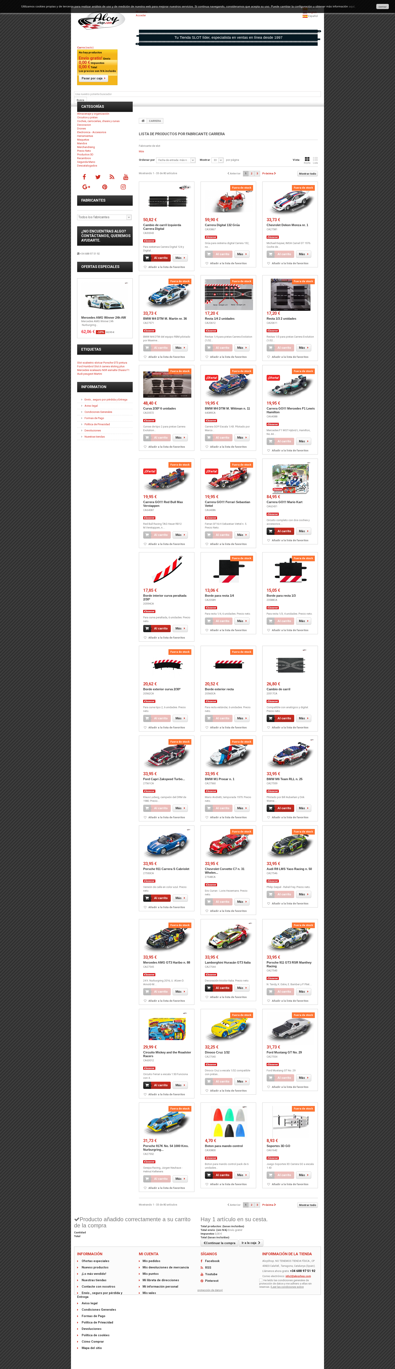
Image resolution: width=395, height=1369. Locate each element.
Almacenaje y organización (93, 113)
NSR (105, 370)
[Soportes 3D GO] (291, 1122)
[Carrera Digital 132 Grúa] (229, 201)
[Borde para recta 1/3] (291, 572)
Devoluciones (92, 430)
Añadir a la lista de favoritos (166, 267)
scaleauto (96, 370)
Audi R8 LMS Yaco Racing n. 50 (289, 869)
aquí (351, 6)
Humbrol (88, 366)
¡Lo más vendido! (93, 1274)
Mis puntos (151, 1274)
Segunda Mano (86, 161)
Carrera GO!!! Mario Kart (284, 502)
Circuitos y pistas (87, 117)
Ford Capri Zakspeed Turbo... (164, 779)
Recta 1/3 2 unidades (281, 318)
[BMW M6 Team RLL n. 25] (291, 755)
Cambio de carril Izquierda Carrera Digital (162, 226)
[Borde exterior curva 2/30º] (167, 665)
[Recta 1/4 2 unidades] (229, 295)
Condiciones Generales (98, 411)
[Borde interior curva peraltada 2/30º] (167, 572)
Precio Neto (84, 150)
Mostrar (205, 159)
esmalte (113, 370)
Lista (315, 163)
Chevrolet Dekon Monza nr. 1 (287, 225)
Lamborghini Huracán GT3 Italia (228, 962)
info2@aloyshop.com (298, 1276)
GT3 (116, 362)
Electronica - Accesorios (91, 132)
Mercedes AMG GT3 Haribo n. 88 (166, 962)
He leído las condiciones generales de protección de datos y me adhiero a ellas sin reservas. (285, 1283)
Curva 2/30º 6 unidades (159, 408)
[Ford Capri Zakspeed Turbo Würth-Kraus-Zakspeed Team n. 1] (167, 755)
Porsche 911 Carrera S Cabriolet (166, 869)
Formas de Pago (94, 418)
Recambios (84, 158)
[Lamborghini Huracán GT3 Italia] (229, 939)
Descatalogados (87, 165)
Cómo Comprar (92, 1341)
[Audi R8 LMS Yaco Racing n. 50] (291, 845)
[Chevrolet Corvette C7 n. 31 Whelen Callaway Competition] (229, 845)
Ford (80, 366)
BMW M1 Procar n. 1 (219, 779)
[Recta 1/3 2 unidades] (291, 295)
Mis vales (149, 1293)
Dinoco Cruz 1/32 (217, 1052)
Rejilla (307, 163)
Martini (98, 373)
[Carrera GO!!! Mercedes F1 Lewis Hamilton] (291, 385)
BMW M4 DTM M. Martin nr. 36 (165, 318)
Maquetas (83, 139)
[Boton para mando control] (229, 1122)
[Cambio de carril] (291, 665)
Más (141, 151)
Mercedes (83, 370)
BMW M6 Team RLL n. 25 (284, 779)
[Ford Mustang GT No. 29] (291, 1028)
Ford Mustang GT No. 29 (284, 1052)
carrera (106, 366)
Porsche (108, 362)
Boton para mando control (224, 1146)
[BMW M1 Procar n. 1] (229, 755)
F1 (128, 370)
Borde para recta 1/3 (281, 595)
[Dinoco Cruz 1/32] (229, 1028)
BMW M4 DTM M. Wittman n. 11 (227, 408)
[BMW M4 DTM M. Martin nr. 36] (167, 295)
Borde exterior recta (219, 689)
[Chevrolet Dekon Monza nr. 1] (291, 201)
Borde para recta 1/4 (219, 595)
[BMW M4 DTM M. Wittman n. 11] (229, 385)
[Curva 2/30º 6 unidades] (167, 385)
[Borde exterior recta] (229, 665)
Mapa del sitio (91, 1348)
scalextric (88, 362)
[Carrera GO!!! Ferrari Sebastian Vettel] (229, 478)
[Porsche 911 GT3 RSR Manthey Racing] (291, 939)
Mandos (82, 143)
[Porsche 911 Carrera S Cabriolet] (167, 845)
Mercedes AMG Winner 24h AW (103, 317)
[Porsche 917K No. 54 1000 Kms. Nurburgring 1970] (167, 1122)
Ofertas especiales (100, 266)
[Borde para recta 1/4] (229, 572)
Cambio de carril (278, 689)
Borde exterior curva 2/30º (161, 689)
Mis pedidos (151, 1261)
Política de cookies (95, 1335)
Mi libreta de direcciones (161, 1280)
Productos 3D (85, 154)
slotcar (98, 362)
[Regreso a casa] (143, 120)
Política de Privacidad (97, 424)
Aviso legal (91, 405)
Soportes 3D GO (278, 1146)
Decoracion (84, 124)
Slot (79, 362)
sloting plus (117, 366)
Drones (81, 128)
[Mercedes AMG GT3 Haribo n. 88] (167, 939)
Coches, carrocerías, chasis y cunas (98, 121)
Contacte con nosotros (98, 1286)
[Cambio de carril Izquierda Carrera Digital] (167, 201)
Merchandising (86, 147)
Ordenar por (147, 159)
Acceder (141, 15)
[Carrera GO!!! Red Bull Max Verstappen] (167, 478)
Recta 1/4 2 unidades (220, 318)
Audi (80, 373)
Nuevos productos (94, 1267)
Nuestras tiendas (94, 436)
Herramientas (85, 135)
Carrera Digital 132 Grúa (222, 225)
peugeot (88, 373)
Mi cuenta (148, 1254)
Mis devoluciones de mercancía (166, 1267)
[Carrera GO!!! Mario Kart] (291, 478)
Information (93, 387)
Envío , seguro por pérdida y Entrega (105, 399)
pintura (123, 362)
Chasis (122, 370)
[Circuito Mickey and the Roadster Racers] (167, 1028)
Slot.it (98, 366)
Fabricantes (93, 200)
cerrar (383, 6)
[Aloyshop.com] (105, 20)
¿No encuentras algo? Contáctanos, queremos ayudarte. (106, 235)
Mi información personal (160, 1286)
